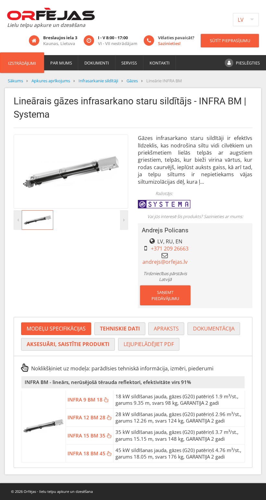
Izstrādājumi (22, 63)
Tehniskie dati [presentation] (120, 328)
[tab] (56, 328)
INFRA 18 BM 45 (87, 453)
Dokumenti (96, 63)
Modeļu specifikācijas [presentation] (56, 328)
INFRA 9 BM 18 (85, 399)
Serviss (129, 63)
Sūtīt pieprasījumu (230, 40)
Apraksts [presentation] (166, 328)
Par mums (61, 63)
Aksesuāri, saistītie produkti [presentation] (68, 344)
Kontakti (160, 63)
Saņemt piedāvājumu (165, 295)
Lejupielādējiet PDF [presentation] (149, 344)
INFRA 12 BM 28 (87, 417)
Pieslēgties (248, 63)
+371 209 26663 (169, 248)
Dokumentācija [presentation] (214, 328)
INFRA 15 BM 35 (87, 435)
